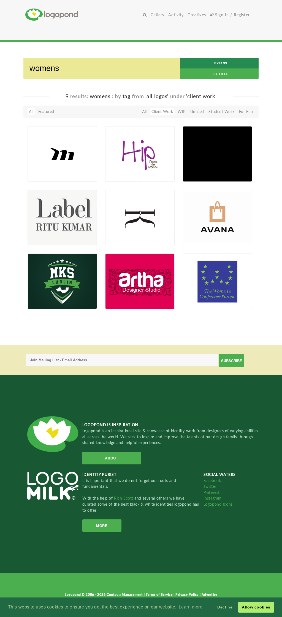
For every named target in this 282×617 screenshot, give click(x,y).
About (111, 458)
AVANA (193, 232)
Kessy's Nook (120, 232)
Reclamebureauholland (206, 303)
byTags (220, 63)
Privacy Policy (187, 594)
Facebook (212, 481)
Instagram (213, 498)
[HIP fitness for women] (139, 154)
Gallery (157, 15)
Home (83, 14)
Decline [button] (224, 607)
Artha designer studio (128, 296)
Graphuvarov (203, 239)
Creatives (197, 15)
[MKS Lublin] (62, 281)
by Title (220, 74)
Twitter (210, 486)
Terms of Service (159, 594)
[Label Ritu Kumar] (62, 217)
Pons (118, 303)
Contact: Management (125, 594)
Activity (176, 15)
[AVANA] (217, 217)
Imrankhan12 (48, 239)
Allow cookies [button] (256, 607)
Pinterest (212, 493)
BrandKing (46, 303)
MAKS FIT (40, 169)
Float (83, 172)
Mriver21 (122, 175)
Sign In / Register (232, 15)
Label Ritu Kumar (46, 232)
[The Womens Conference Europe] (217, 281)
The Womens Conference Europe (203, 289)
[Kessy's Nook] (139, 217)
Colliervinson (125, 239)
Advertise (209, 594)
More (101, 525)
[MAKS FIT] (62, 154)
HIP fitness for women (122, 167)
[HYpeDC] (217, 154)
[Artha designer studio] (139, 281)
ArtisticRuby (47, 175)
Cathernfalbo (203, 175)
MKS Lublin (41, 296)
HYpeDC (194, 168)
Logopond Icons (218, 504)
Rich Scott (124, 498)
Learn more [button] (191, 607)
